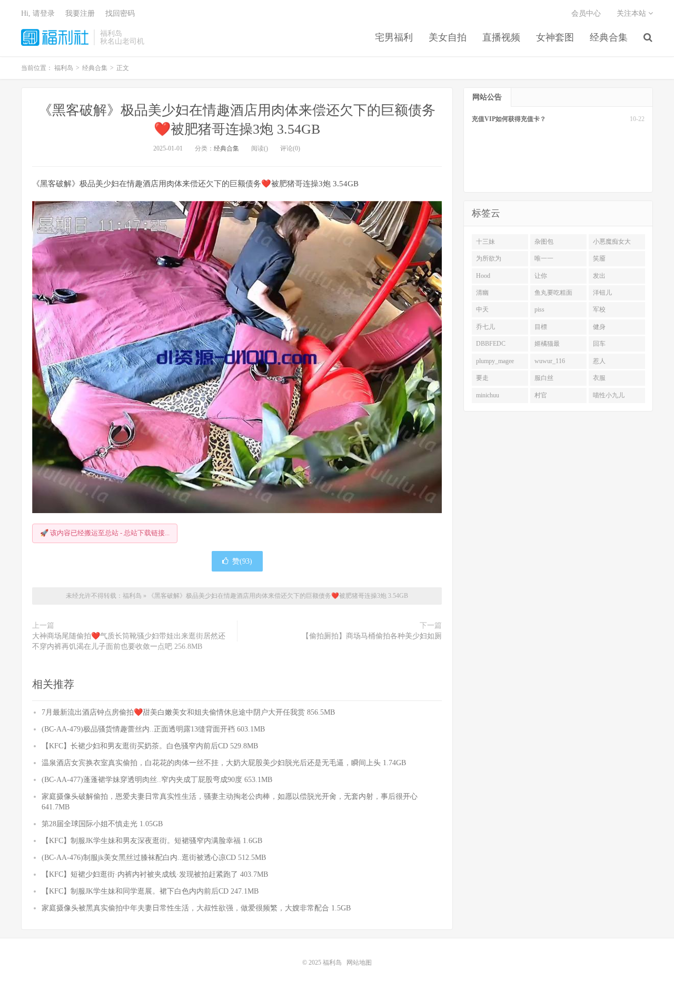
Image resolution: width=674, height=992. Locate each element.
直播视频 (501, 37)
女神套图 (555, 37)
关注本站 (632, 13)
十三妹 (485, 241)
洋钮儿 (602, 292)
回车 (599, 343)
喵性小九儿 (609, 395)
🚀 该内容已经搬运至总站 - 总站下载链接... (105, 533)
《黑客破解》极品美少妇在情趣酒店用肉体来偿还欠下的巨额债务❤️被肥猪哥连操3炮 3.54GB (278, 595)
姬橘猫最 (547, 343)
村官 (540, 395)
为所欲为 (488, 258)
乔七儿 (485, 326)
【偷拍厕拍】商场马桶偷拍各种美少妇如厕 (372, 636)
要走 (482, 378)
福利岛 (54, 37)
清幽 (482, 292)
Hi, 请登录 (38, 13)
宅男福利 (394, 37)
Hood (483, 275)
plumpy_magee (495, 361)
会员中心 (586, 13)
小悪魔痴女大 (612, 241)
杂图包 (543, 241)
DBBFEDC (491, 343)
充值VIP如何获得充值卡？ (509, 119)
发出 (599, 275)
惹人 (599, 361)
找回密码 (120, 13)
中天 (482, 309)
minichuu (487, 395)
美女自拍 (448, 37)
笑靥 (599, 258)
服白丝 (543, 378)
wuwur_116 (549, 361)
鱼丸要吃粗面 (553, 292)
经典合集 (609, 37)
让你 (540, 275)
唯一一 (543, 258)
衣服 (599, 378)
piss (539, 309)
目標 (540, 326)
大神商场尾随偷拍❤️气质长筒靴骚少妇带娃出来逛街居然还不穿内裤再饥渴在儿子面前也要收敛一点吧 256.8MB (128, 641)
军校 (599, 309)
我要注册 (80, 13)
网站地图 (359, 962)
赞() (242, 561)
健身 (599, 326)
